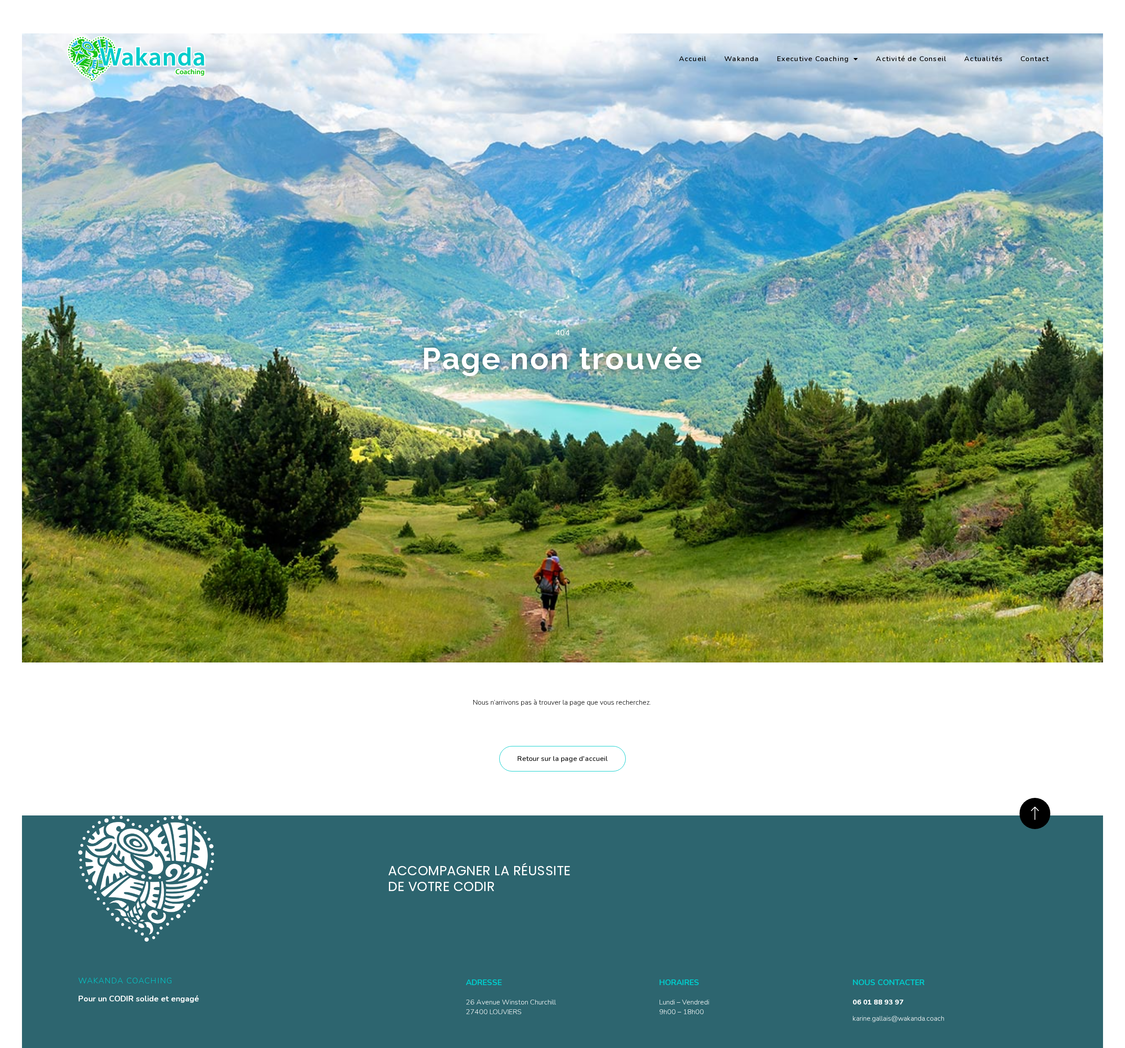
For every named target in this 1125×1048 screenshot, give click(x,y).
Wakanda (741, 58)
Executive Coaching (813, 58)
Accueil (693, 58)
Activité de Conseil (911, 58)
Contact (1034, 58)
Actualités (983, 58)
